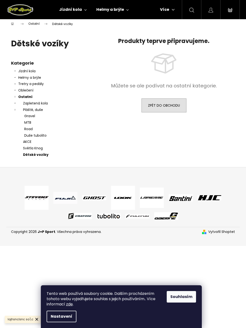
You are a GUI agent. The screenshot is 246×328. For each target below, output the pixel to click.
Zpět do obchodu (164, 105)
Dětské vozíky (36, 154)
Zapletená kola (35, 103)
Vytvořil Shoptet (221, 232)
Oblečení (25, 90)
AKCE (27, 141)
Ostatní (25, 96)
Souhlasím (181, 296)
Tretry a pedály (31, 83)
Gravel (29, 116)
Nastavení (61, 316)
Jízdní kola (27, 71)
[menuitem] (73, 9)
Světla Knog (33, 148)
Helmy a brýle (29, 77)
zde (69, 304)
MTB (27, 122)
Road (28, 129)
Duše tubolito (35, 135)
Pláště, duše (33, 109)
